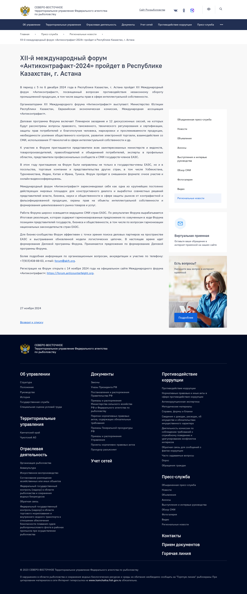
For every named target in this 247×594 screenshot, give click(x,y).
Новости (182, 128)
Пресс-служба (205, 24)
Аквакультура (28, 467)
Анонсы (181, 147)
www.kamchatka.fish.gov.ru (105, 580)
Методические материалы (177, 406)
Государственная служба (34, 401)
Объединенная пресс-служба (194, 119)
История (25, 397)
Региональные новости (190, 197)
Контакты (171, 535)
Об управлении (31, 24)
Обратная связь (29, 501)
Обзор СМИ (184, 170)
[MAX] (192, 10)
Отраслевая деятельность (101, 24)
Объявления (184, 138)
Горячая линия (176, 553)
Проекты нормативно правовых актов (113, 444)
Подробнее (185, 317)
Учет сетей (146, 24)
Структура (26, 382)
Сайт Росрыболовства (152, 9)
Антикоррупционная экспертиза (180, 401)
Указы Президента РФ (104, 387)
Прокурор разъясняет (104, 449)
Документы (128, 24)
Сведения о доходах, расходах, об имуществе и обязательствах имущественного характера (181, 420)
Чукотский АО (28, 437)
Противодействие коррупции (175, 24)
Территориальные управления (63, 24)
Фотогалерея (185, 179)
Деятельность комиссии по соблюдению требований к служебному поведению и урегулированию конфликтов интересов (179, 435)
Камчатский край (30, 432)
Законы (95, 382)
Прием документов (181, 544)
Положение (27, 387)
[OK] (184, 10)
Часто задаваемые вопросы (178, 455)
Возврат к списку (31, 322)
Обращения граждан (174, 465)
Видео (181, 188)
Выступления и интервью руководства (192, 159)
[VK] (175, 10)
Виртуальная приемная (191, 235)
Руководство (27, 392)
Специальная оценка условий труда (41, 406)
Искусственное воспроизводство (39, 472)
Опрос (165, 460)
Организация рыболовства (35, 462)
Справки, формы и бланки (177, 411)
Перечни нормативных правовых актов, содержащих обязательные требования (111, 419)
